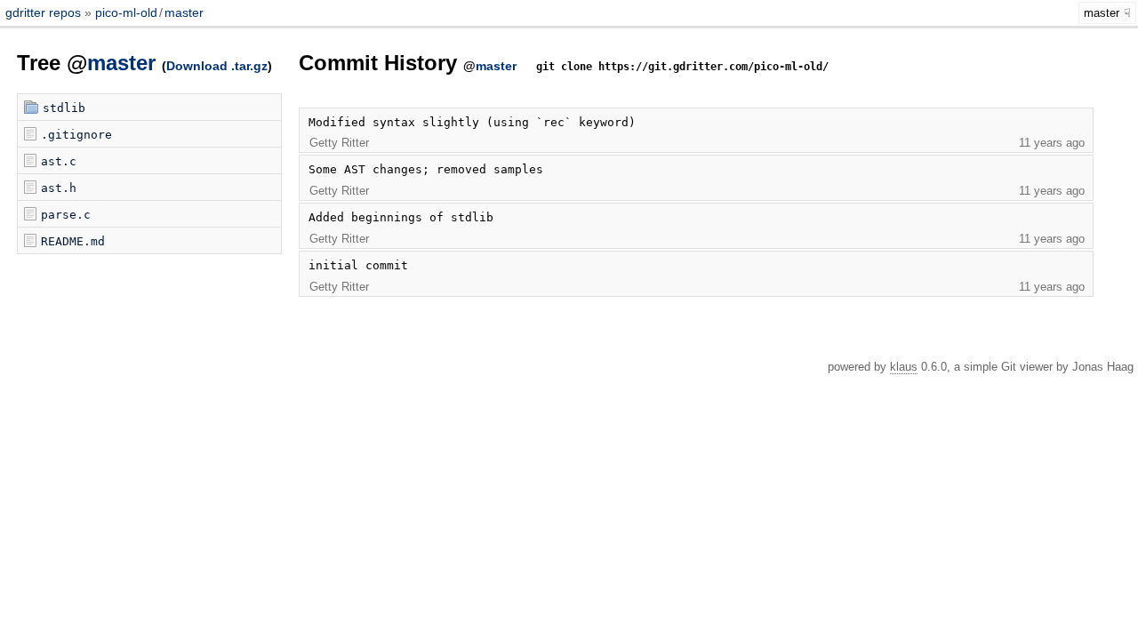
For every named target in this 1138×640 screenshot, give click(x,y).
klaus (904, 366)
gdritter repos (44, 12)
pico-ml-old (126, 12)
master (184, 12)
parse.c (66, 214)
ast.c (58, 161)
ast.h (58, 188)
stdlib (64, 108)
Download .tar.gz (217, 66)
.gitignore (76, 134)
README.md (73, 241)
